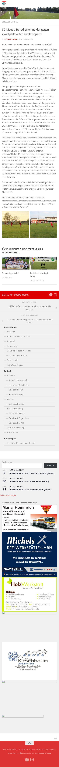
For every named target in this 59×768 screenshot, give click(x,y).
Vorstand (11, 341)
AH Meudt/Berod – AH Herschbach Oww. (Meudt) (31, 473)
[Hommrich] (29, 531)
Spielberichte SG (10, 22)
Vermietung (12, 346)
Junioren (10, 399)
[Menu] (55, 3)
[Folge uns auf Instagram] (55, 294)
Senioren (11, 375)
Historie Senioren (16, 394)
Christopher (11, 39)
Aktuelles (11, 331)
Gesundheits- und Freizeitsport (21, 443)
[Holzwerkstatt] (29, 611)
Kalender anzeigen (8, 495)
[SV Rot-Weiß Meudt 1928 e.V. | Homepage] (5, 3)
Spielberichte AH (16, 423)
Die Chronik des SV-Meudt (19, 350)
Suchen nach (8, 462)
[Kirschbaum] (29, 679)
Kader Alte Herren (17, 413)
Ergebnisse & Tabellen (19, 385)
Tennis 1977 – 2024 (18, 355)
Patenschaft (12, 360)
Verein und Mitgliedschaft (18, 336)
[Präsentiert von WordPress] (21, 753)
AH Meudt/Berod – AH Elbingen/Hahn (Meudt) (30, 489)
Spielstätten (12, 432)
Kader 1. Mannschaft (18, 380)
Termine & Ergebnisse (19, 418)
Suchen (50, 465)
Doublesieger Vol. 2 (10, 273)
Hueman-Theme (45, 753)
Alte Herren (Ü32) (15, 408)
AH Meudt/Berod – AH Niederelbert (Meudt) (29, 481)
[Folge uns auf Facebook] (51, 294)
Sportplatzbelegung (15, 427)
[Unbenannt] (29, 576)
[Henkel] (29, 682)
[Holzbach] (22, 716)
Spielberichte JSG (16, 404)
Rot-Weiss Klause (15, 365)
